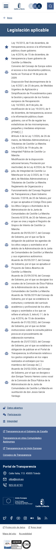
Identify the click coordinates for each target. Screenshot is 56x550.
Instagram (25, 518)
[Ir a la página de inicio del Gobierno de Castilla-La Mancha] (18, 6)
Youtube (18, 518)
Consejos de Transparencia (17, 455)
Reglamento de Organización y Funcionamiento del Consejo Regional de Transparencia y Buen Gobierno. (30, 190)
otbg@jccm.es (16, 479)
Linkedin (39, 518)
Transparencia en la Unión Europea (24, 448)
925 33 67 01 (16, 485)
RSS (45, 518)
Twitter (4, 518)
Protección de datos (15, 527)
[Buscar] (50, 6)
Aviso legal (36, 527)
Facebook (11, 518)
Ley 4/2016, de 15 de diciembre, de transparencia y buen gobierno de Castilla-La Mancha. (30, 58)
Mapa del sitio (9, 533)
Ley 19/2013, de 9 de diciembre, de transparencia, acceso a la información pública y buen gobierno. (31, 47)
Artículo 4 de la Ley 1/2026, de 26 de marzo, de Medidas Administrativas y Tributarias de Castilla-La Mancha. (30, 140)
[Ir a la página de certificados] (22, 544)
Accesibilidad (25, 533)
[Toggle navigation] (6, 6)
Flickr (32, 518)
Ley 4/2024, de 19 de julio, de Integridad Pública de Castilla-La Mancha (28, 151)
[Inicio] (35, 6)
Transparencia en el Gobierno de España (27, 431)
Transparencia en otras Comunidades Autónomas (22, 440)
